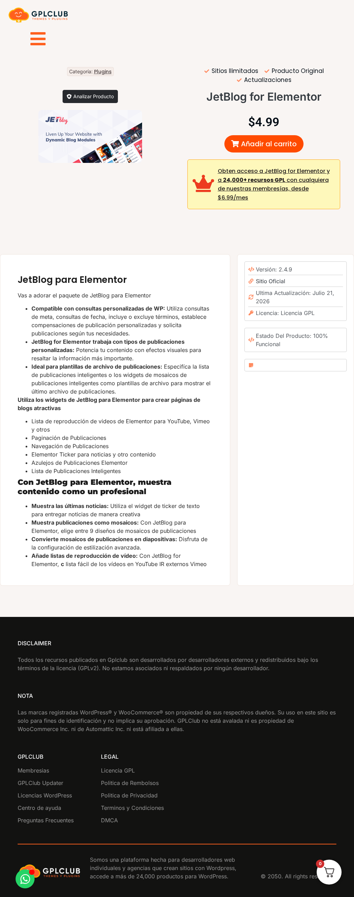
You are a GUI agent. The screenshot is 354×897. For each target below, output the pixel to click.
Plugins (103, 71)
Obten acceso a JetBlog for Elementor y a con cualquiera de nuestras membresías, (274, 184)
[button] (264, 143)
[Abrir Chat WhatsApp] (25, 878)
